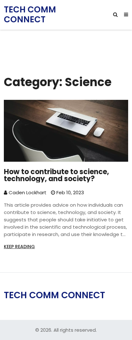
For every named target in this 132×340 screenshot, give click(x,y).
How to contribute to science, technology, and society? (56, 175)
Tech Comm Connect (30, 15)
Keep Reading (19, 246)
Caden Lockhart (26, 192)
